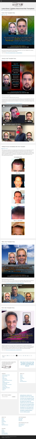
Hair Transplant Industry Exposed (7, 380)
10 (23, 355)
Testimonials (4, 388)
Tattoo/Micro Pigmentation (6, 387)
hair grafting (31, 399)
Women (3, 389)
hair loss (25, 402)
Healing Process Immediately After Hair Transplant (13, 146)
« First (7, 355)
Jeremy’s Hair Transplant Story (9, 58)
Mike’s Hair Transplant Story (8, 241)
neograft (26, 410)
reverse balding (23, 411)
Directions (3, 420)
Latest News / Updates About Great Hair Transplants (18, 8)
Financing (20, 426)
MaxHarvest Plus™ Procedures (7, 384)
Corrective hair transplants (25, 398)
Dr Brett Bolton (22, 378)
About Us (3, 418)
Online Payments (21, 425)
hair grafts (22, 401)
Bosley (24, 395)
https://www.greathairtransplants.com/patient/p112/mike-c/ (15, 283)
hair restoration (31, 402)
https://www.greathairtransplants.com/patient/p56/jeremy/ (14, 103)
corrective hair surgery (29, 396)
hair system (22, 404)
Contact (3, 419)
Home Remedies (4, 383)
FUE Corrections (4, 379)
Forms (21, 379)
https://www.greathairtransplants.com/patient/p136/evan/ (14, 52)
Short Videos (4, 385)
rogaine (28, 411)
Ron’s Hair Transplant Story (8, 307)
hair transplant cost (28, 405)
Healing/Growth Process (5, 382)
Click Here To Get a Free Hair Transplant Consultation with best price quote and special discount (27, 364)
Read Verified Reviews (23, 381)
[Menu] (1, 1)
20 (25, 355)
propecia (30, 410)
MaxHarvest (20, 420)
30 (27, 355)
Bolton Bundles (21, 418)
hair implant (26, 401)
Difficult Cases (4, 378)
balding (21, 395)
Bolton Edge (20, 419)
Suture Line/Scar (4, 386)
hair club (24, 399)
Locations (21, 380)
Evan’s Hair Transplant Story (8, 12)
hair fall (27, 399)
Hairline (3, 381)
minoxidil (26, 408)
